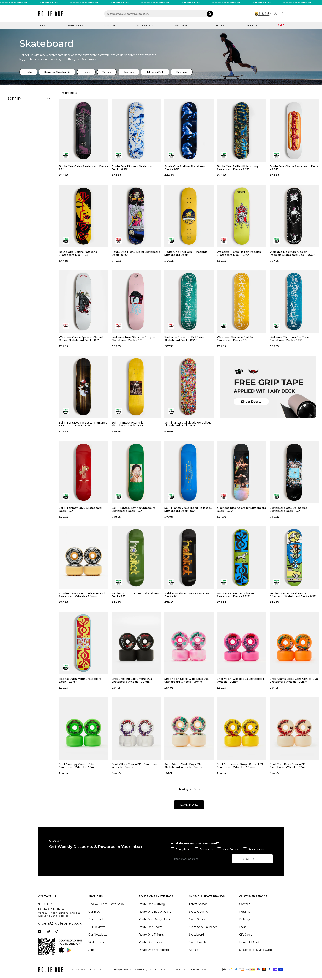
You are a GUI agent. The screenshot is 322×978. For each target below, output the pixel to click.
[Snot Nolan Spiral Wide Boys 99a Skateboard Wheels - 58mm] (189, 643)
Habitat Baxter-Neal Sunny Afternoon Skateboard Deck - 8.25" (293, 595)
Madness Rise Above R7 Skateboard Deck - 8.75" (241, 509)
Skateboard (182, 25)
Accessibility (140, 969)
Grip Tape (181, 72)
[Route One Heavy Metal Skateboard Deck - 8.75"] (136, 216)
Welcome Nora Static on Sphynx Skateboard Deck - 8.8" (133, 339)
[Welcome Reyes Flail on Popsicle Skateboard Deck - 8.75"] (241, 216)
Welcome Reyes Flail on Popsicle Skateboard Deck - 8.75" (239, 253)
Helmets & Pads (155, 72)
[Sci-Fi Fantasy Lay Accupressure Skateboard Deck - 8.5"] (136, 472)
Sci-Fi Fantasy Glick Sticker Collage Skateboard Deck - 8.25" (187, 424)
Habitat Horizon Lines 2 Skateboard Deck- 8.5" (136, 595)
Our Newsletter (98, 934)
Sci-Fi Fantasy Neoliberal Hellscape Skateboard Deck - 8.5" (188, 509)
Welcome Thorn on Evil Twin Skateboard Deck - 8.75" (184, 339)
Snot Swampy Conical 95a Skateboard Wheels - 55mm (77, 766)
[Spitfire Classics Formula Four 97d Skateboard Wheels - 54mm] (83, 557)
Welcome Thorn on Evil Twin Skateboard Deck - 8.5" (236, 339)
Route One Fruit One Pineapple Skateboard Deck (185, 253)
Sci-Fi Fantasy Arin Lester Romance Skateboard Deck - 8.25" (83, 424)
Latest (42, 25)
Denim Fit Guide (250, 942)
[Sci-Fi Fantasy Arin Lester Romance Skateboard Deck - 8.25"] (83, 387)
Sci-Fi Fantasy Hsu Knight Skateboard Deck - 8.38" (129, 424)
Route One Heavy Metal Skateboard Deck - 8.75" (136, 253)
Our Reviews (96, 926)
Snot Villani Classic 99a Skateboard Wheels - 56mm (240, 680)
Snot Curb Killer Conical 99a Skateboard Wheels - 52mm (288, 766)
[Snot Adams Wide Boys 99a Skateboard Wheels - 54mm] (189, 728)
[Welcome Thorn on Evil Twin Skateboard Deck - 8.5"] (241, 301)
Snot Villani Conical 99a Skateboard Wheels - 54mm (135, 766)
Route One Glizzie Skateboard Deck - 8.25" (294, 168)
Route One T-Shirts (151, 934)
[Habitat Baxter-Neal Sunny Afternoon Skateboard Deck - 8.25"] (294, 557)
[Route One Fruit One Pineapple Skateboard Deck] (189, 216)
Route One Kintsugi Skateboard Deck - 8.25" (133, 168)
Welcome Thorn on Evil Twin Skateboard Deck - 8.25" (289, 339)
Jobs (91, 949)
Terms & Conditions (81, 969)
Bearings (129, 72)
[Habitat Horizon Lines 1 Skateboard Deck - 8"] (189, 557)
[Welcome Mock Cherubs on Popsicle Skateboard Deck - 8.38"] (294, 216)
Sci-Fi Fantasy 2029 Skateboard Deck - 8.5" (80, 509)
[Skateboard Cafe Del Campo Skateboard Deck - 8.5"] (294, 472)
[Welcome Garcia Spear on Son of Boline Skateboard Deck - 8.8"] (83, 301)
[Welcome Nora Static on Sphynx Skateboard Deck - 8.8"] (136, 301)
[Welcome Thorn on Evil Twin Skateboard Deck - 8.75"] (189, 301)
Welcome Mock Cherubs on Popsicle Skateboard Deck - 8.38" (292, 253)
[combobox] (158, 13)
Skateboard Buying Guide (256, 949)
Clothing (110, 25)
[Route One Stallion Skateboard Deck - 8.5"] (189, 130)
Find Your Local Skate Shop (106, 904)
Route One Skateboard (154, 949)
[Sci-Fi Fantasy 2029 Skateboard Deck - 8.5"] (83, 472)
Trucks (86, 72)
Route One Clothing (152, 904)
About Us (251, 25)
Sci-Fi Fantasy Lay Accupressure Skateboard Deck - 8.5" (133, 509)
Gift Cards (245, 934)
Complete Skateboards (57, 72)
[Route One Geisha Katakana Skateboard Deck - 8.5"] (83, 216)
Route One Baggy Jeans (155, 911)
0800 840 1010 (51, 908)
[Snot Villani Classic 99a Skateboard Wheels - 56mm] (241, 643)
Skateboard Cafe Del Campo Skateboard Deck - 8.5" (288, 509)
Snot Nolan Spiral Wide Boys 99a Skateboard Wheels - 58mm (186, 680)
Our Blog (94, 911)
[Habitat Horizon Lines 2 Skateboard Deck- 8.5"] (136, 557)
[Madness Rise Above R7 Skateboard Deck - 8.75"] (241, 472)
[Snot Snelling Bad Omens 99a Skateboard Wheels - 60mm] (136, 643)
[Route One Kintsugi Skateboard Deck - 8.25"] (136, 130)
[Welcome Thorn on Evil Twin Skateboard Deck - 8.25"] (294, 301)
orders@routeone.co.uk (59, 923)
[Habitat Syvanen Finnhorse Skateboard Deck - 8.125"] (241, 557)
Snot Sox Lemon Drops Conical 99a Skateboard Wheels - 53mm (240, 766)
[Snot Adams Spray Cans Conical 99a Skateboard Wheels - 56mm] (294, 643)
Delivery (244, 919)
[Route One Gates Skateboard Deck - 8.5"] (83, 130)
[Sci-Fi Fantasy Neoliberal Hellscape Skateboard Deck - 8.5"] (189, 472)
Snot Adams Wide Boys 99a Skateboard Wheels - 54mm (183, 766)
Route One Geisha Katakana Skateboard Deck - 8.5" (78, 253)
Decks (28, 72)
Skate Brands (197, 942)
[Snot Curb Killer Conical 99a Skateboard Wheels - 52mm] (294, 728)
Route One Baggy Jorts (154, 919)
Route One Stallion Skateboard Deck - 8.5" (185, 168)
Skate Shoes (75, 25)
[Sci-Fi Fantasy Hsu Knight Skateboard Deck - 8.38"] (136, 387)
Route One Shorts (150, 926)
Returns (244, 911)
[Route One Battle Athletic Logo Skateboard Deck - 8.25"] (241, 130)
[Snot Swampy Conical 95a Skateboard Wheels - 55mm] (83, 728)
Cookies (102, 969)
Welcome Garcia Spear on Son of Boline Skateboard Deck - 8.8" (81, 339)
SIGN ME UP (252, 859)
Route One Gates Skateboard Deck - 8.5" (83, 168)
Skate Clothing (198, 911)
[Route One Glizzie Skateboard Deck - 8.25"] (294, 130)
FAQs (242, 926)
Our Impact (95, 919)
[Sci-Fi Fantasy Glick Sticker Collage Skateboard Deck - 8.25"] (189, 387)
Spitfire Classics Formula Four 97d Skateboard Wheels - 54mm (82, 595)
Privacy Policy (120, 969)
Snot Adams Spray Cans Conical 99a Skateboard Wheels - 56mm (294, 680)
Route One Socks (150, 942)
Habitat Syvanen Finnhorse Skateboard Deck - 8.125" (235, 595)
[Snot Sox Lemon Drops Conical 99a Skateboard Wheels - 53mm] (241, 728)
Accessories (145, 25)
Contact (244, 904)
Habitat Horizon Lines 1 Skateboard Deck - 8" (188, 595)
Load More (189, 804)
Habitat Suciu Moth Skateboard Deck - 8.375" (80, 680)
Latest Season (198, 904)
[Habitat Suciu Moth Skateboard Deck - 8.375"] (83, 643)
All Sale (193, 949)
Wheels (106, 72)
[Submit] (210, 14)
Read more (89, 59)
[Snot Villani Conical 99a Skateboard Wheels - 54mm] (136, 728)
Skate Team (96, 942)
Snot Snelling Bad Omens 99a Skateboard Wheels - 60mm (132, 680)
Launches (217, 25)
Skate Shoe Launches (203, 926)
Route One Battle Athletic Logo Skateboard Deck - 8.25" (238, 168)
